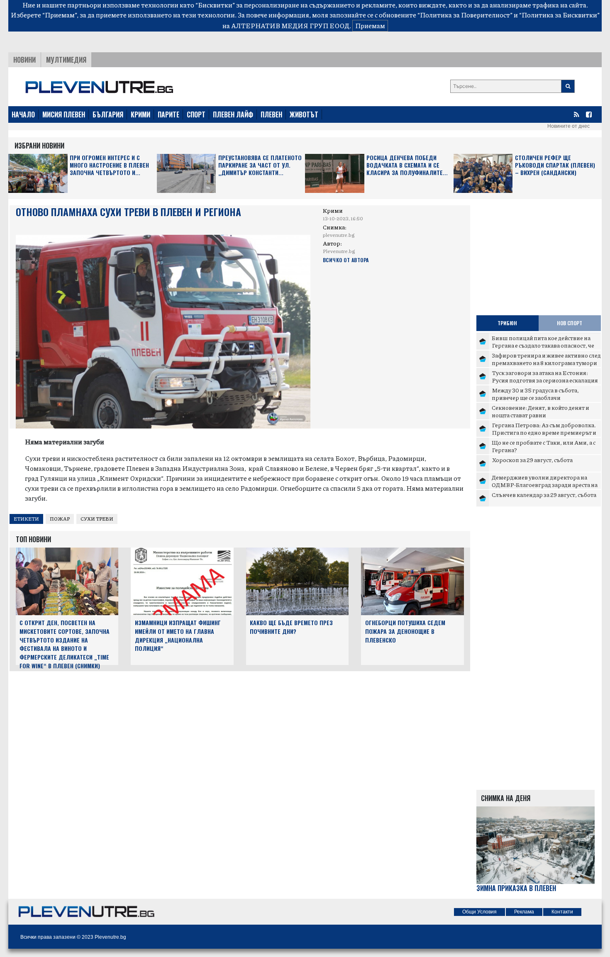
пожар (60, 518)
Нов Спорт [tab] (569, 322)
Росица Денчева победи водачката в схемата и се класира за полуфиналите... (407, 165)
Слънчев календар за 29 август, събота (544, 494)
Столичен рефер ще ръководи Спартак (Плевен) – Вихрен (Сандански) (555, 165)
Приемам (370, 25)
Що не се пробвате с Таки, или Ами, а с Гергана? (543, 446)
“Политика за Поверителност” (464, 14)
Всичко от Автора (346, 259)
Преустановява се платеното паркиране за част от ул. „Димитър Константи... (260, 165)
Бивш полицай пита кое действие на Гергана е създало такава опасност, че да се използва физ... (543, 345)
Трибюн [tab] (507, 322)
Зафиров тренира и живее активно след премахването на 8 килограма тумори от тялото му (546, 362)
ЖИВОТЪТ (304, 114)
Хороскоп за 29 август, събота (532, 459)
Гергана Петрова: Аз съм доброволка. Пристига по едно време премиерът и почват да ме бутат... (544, 432)
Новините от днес (568, 126)
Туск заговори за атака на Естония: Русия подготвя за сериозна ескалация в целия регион (545, 379)
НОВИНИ (24, 60)
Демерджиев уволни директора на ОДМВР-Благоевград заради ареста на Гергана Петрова (545, 484)
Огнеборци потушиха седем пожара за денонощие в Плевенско (405, 631)
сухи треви (97, 518)
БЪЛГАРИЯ (108, 114)
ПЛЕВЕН (271, 114)
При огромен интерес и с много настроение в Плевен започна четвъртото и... (109, 165)
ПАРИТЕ (168, 114)
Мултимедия (66, 60)
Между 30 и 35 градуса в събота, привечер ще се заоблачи (535, 394)
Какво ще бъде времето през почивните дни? (291, 627)
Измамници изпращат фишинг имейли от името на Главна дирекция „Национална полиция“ (178, 635)
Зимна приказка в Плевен (516, 888)
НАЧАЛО (23, 114)
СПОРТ (196, 114)
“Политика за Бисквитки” (559, 14)
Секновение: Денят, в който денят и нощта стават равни (540, 411)
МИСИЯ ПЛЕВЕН (63, 114)
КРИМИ (140, 114)
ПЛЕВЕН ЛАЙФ (233, 114)
